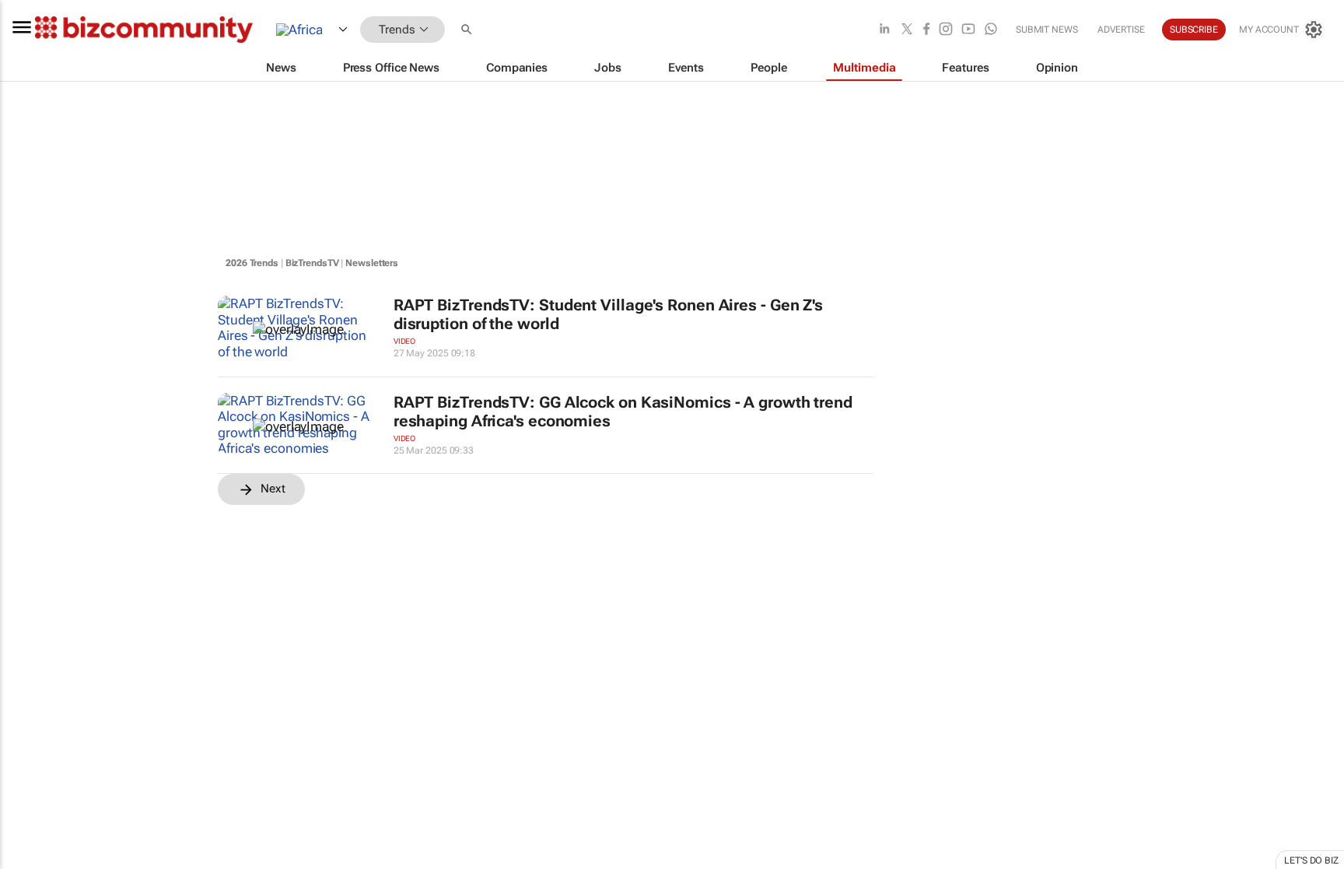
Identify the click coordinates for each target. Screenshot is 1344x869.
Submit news (1047, 29)
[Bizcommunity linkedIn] (884, 29)
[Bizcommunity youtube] (968, 29)
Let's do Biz (1311, 860)
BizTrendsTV (312, 263)
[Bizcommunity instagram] (945, 29)
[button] (468, 30)
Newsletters (371, 263)
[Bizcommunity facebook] (926, 29)
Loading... (29, 712)
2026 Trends (252, 263)
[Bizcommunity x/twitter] (907, 29)
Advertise (1121, 29)
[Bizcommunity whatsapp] (991, 29)
